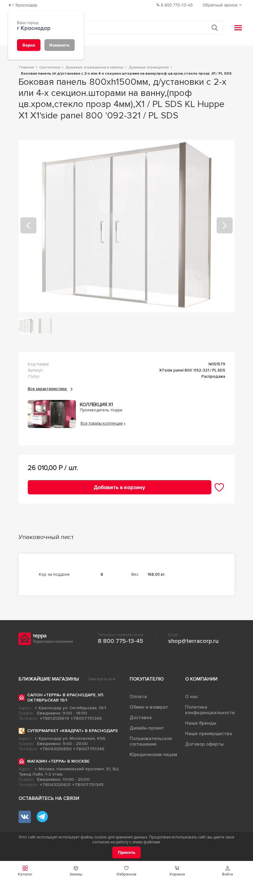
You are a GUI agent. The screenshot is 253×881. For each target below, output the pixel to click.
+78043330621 (55, 784)
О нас (191, 696)
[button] (227, 871)
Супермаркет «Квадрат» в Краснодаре (72, 730)
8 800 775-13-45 (120, 641)
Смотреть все (101, 679)
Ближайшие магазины (49, 679)
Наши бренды (200, 723)
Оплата (138, 696)
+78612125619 (54, 718)
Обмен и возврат (149, 707)
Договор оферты (204, 744)
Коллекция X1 (96, 405)
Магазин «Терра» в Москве (58, 761)
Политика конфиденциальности (210, 709)
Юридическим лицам (153, 754)
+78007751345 (86, 718)
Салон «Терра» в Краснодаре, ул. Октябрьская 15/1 (65, 697)
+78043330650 (56, 748)
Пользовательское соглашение (151, 741)
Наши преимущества (208, 733)
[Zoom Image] (127, 226)
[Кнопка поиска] (214, 27)
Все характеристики (48, 388)
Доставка (141, 717)
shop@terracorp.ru (193, 641)
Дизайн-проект (147, 728)
